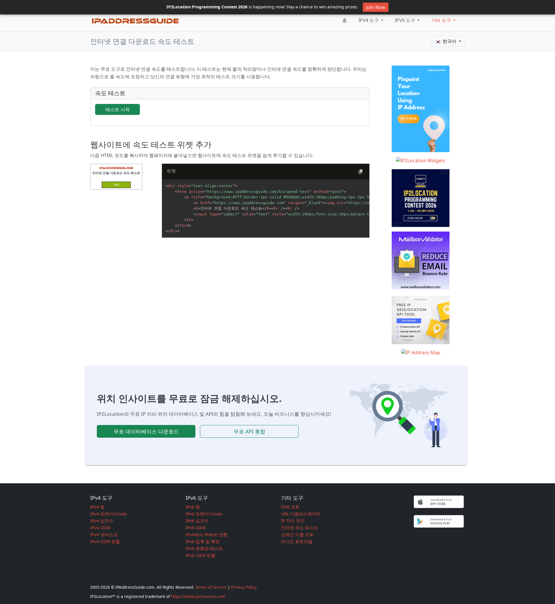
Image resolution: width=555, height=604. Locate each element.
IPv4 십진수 (101, 520)
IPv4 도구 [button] (369, 20)
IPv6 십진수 (197, 520)
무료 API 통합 (249, 431)
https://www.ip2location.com (198, 596)
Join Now (375, 7)
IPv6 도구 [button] (405, 20)
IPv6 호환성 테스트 (204, 548)
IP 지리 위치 (293, 520)
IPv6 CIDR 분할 (200, 555)
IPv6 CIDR (196, 527)
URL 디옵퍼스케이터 (301, 514)
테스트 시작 (118, 109)
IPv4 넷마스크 (104, 534)
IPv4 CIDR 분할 (105, 541)
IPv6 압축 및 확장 (203, 541)
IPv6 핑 (193, 507)
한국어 (449, 41)
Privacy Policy (244, 587)
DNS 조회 (290, 507)
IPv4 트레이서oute (108, 514)
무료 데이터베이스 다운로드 (146, 431)
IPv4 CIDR (100, 527)
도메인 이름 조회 (297, 534)
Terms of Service (211, 587)
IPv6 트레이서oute (204, 514)
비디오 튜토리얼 (296, 541)
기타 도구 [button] (441, 20)
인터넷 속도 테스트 (299, 527)
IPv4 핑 (97, 507)
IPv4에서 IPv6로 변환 (206, 534)
